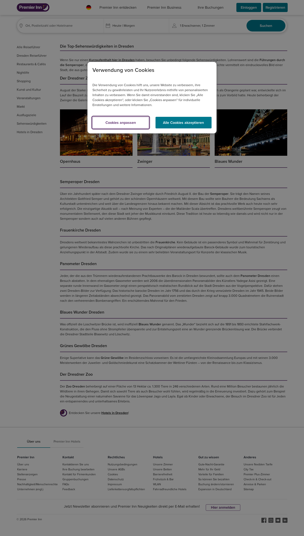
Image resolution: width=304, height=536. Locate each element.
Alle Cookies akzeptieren (183, 122)
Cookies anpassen (120, 122)
